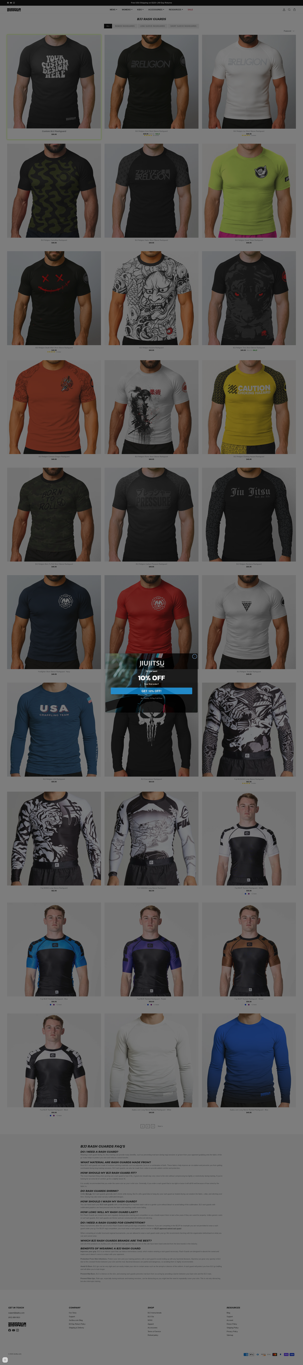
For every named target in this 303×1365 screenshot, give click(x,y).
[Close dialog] (195, 656)
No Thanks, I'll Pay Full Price (151, 698)
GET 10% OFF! (151, 690)
